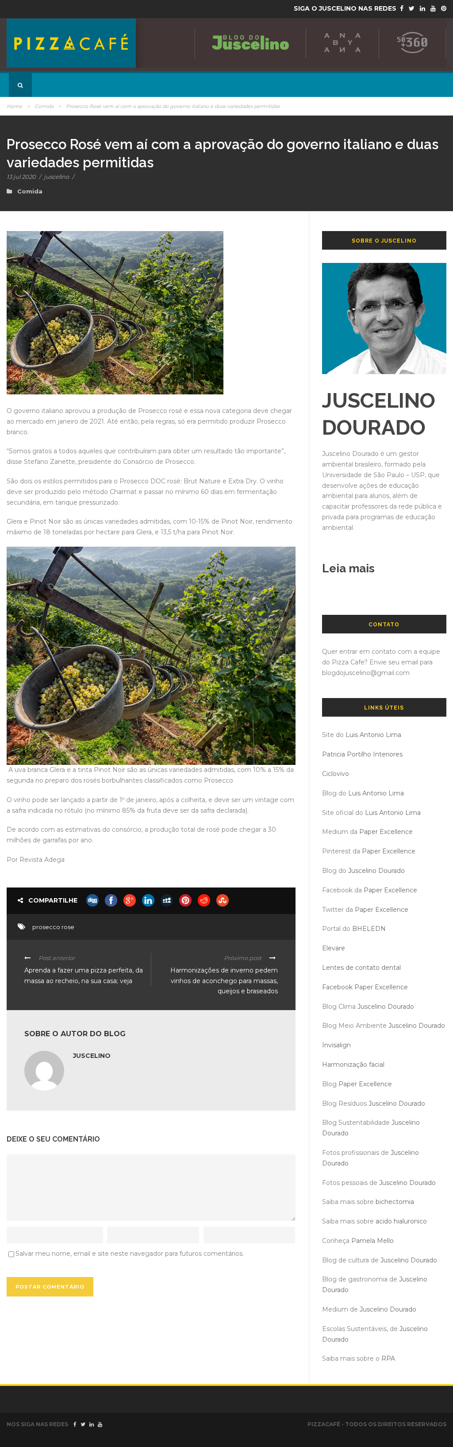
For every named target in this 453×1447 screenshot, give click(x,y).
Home (14, 106)
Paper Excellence (386, 832)
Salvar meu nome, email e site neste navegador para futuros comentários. (129, 1254)
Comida (44, 106)
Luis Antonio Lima (373, 735)
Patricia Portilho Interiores (362, 754)
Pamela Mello (372, 1241)
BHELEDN (369, 929)
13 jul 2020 (21, 176)
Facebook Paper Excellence (365, 987)
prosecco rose (53, 926)
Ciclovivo (335, 774)
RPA (388, 1358)
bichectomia (395, 1202)
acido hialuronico (401, 1221)
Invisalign (336, 1045)
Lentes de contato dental (361, 968)
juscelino (56, 176)
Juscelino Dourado (376, 871)
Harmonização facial (353, 1065)
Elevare (333, 948)
